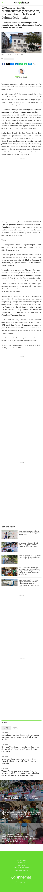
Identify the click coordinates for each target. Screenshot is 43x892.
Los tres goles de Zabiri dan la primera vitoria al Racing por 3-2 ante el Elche (29, 532)
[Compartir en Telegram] (30, 64)
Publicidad (21, 862)
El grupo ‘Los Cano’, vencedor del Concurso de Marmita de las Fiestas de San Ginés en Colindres (20, 749)
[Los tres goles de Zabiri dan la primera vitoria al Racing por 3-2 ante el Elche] (10, 534)
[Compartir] (3, 64)
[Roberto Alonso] (21, 71)
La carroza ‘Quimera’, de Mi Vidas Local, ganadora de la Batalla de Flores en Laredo (28, 544)
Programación (9, 59)
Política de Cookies (21, 870)
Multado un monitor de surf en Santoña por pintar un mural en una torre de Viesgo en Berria (20, 737)
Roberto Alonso (21, 76)
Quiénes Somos (21, 860)
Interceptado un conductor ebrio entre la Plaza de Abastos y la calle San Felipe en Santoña (19, 761)
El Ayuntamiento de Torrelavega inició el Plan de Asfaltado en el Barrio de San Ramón (29, 557)
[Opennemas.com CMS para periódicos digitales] (22, 879)
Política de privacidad (21, 867)
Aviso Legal (21, 865)
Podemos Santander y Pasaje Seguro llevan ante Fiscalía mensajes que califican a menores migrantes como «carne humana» (29, 583)
